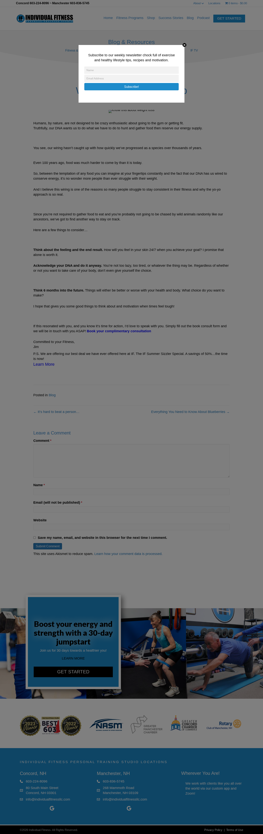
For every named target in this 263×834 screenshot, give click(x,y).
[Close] (184, 45)
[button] (131, 86)
